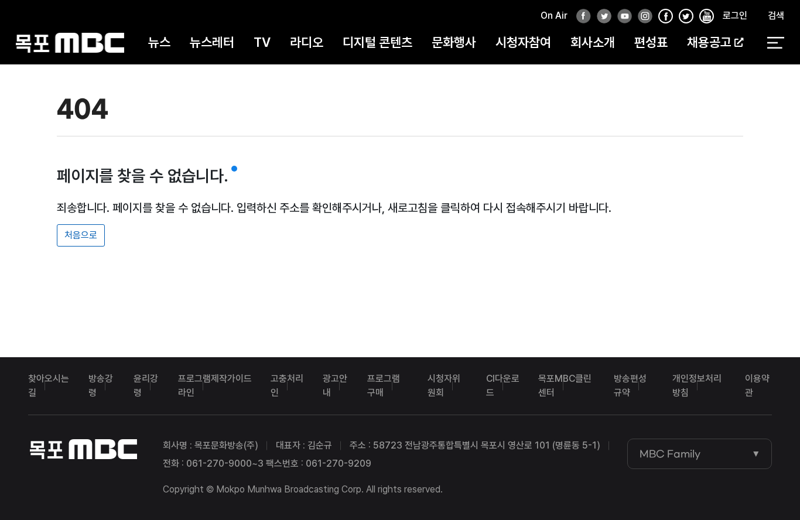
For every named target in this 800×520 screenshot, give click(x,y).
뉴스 (159, 42)
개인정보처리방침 (697, 385)
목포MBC (70, 42)
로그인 (735, 15)
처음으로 (80, 235)
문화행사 (454, 42)
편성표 (651, 42)
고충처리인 (287, 385)
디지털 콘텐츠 (377, 42)
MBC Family (670, 454)
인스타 (642, 16)
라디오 (306, 42)
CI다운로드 (502, 385)
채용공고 (709, 42)
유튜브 (621, 16)
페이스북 (580, 16)
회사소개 (592, 42)
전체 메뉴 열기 (775, 43)
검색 (776, 15)
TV (262, 42)
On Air (554, 15)
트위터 (601, 16)
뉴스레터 (212, 42)
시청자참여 (523, 42)
